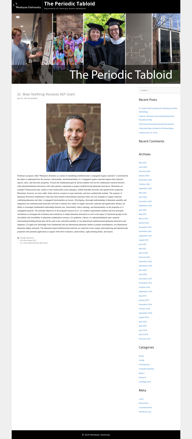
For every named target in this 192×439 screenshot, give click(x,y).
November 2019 (145, 283)
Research (30, 238)
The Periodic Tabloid (69, 3)
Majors (141, 373)
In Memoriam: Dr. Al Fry (148, 133)
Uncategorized (145, 382)
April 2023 (143, 197)
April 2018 (143, 330)
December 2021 (145, 227)
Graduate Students (146, 369)
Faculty (23, 238)
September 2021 (145, 236)
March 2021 (143, 253)
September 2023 (145, 188)
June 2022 (143, 210)
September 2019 (145, 291)
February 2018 (144, 339)
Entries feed (143, 403)
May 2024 (142, 162)
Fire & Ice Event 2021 (28, 240)
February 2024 (144, 171)
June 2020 (143, 270)
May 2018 (142, 326)
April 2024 (143, 167)
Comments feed (145, 407)
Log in (141, 399)
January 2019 (144, 300)
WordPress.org (145, 412)
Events (141, 356)
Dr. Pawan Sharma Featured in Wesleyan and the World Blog (158, 110)
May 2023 (142, 193)
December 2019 (145, 279)
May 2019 (142, 296)
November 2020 (145, 261)
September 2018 (145, 313)
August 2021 (144, 240)
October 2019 (144, 287)
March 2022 (143, 218)
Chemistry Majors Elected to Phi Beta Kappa (156, 128)
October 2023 (144, 184)
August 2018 (144, 317)
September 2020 (145, 266)
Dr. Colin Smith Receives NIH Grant (34, 243)
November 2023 (145, 180)
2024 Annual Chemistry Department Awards (156, 124)
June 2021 (143, 244)
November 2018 (145, 304)
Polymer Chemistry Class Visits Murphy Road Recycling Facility (156, 118)
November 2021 (145, 231)
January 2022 (144, 223)
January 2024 (144, 175)
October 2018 (144, 308)
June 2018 (143, 321)
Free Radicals (144, 364)
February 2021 (144, 257)
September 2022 (145, 205)
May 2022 (142, 214)
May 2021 (142, 248)
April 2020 (143, 274)
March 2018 (143, 334)
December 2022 (145, 201)
